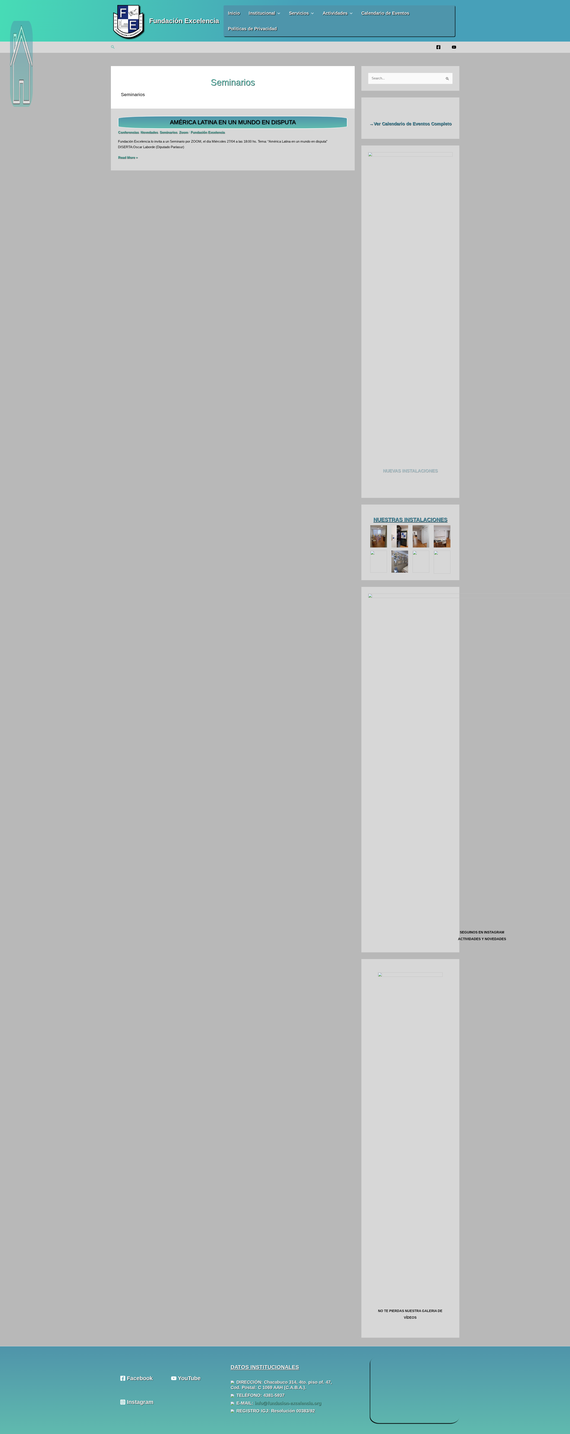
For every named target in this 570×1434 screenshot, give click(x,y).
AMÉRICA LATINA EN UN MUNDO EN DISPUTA (233, 122)
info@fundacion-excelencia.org (288, 1403)
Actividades (335, 13)
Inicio (234, 13)
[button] (277, 13)
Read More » (128, 157)
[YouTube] (454, 47)
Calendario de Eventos (385, 13)
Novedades (149, 132)
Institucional (262, 13)
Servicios (299, 13)
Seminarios (168, 132)
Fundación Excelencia (184, 20)
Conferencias (128, 132)
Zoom (183, 132)
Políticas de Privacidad (252, 28)
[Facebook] (438, 47)
